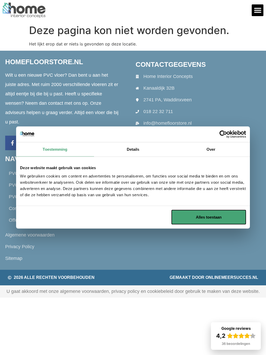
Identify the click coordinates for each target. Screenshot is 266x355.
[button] (257, 10)
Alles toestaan (209, 217)
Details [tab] (133, 149)
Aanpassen (129, 217)
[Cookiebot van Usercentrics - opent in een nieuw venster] (223, 134)
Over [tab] (211, 149)
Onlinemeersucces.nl (231, 277)
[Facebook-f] (12, 143)
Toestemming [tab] (55, 149)
